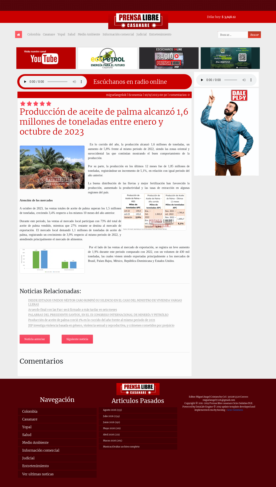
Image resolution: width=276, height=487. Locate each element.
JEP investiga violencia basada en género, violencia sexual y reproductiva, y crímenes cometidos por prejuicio (101, 325)
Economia (135, 95)
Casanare (49, 34)
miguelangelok (116, 95)
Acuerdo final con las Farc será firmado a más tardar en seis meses (72, 309)
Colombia (33, 34)
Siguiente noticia (77, 339)
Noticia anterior (34, 339)
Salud (71, 34)
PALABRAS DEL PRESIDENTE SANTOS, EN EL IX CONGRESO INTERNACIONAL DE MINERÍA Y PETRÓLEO (98, 315)
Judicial (141, 34)
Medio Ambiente (89, 34)
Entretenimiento (160, 34)
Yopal (61, 34)
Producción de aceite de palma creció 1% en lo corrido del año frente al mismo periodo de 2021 (91, 320)
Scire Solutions (235, 410)
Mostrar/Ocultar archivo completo (121, 446)
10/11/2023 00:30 (155, 95)
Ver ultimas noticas (38, 474)
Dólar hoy (213, 17)
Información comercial (118, 34)
